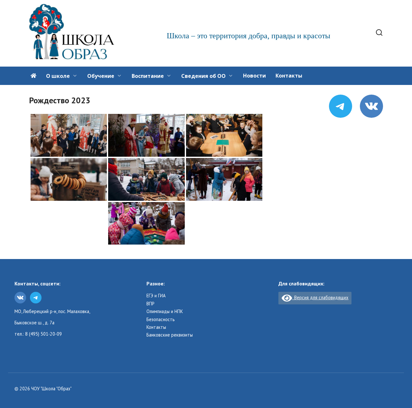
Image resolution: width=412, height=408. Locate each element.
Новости (254, 75)
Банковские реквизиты (169, 335)
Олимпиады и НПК (164, 311)
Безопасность (160, 319)
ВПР (150, 304)
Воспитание (148, 75)
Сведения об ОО (203, 75)
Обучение (100, 75)
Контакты (289, 75)
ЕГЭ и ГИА (155, 296)
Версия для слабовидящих (320, 297)
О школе (58, 75)
